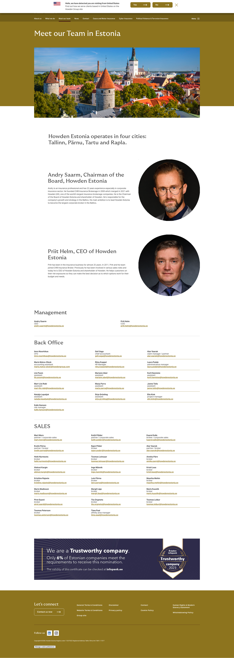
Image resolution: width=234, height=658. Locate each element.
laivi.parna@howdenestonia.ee (105, 482)
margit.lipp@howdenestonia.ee (105, 493)
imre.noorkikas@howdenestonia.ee (50, 356)
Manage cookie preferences (45, 647)
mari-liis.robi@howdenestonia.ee (49, 388)
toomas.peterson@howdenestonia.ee (51, 515)
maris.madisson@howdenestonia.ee (50, 493)
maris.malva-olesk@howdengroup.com (52, 366)
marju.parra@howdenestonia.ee (109, 388)
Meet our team (65, 19)
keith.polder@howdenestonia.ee (106, 440)
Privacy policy (115, 610)
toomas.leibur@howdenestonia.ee (162, 504)
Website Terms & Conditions (89, 610)
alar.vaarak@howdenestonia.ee (161, 356)
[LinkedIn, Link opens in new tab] (49, 633)
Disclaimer (114, 605)
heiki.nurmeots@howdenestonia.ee (50, 461)
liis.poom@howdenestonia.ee (47, 377)
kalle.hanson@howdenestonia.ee (49, 409)
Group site (81, 615)
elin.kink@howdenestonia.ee (160, 399)
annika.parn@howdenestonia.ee (161, 461)
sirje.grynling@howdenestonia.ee (110, 399)
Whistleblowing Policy (183, 612)
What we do (50, 19)
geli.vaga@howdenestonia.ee (108, 356)
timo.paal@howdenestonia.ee (104, 515)
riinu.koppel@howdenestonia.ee (109, 366)
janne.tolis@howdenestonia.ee (161, 388)
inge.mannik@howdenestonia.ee (106, 472)
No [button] (157, 5)
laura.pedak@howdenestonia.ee (161, 366)
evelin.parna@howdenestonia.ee (49, 450)
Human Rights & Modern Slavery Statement (184, 606)
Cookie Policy (147, 610)
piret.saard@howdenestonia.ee (48, 504)
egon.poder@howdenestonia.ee (105, 450)
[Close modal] (176, 5)
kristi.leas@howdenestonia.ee (160, 472)
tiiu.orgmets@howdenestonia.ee (106, 504)
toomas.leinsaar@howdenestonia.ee (107, 461)
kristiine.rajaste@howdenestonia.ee (50, 482)
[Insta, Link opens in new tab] (56, 633)
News (76, 19)
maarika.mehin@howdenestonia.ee (162, 482)
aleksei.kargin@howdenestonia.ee (49, 472)
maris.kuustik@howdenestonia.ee (161, 493)
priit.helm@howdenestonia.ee (134, 326)
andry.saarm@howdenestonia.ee (49, 326)
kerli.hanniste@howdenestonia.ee (162, 377)
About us (37, 19)
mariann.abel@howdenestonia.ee (110, 377)
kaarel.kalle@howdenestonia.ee (160, 440)
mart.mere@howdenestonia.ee (48, 440)
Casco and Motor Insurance (104, 19)
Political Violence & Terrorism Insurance (152, 19)
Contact (86, 19)
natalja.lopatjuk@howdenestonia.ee (50, 399)
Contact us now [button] (44, 612)
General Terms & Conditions (89, 605)
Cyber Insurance (125, 19)
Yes (135, 5)
